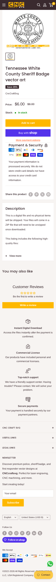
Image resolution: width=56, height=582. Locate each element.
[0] (51, 5)
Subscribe (13, 502)
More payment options (28, 140)
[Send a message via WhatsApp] (50, 564)
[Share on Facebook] (30, 194)
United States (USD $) (32, 517)
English (7, 517)
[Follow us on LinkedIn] (34, 533)
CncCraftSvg (12, 93)
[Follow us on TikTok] (28, 533)
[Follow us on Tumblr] (40, 533)
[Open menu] (3, 5)
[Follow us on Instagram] (16, 533)
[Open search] (38, 5)
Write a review (28, 305)
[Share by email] (48, 194)
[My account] (44, 5)
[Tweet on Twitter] (42, 194)
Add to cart (28, 122)
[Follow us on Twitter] (10, 533)
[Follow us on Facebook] (4, 533)
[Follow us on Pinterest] (22, 533)
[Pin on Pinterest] (36, 194)
